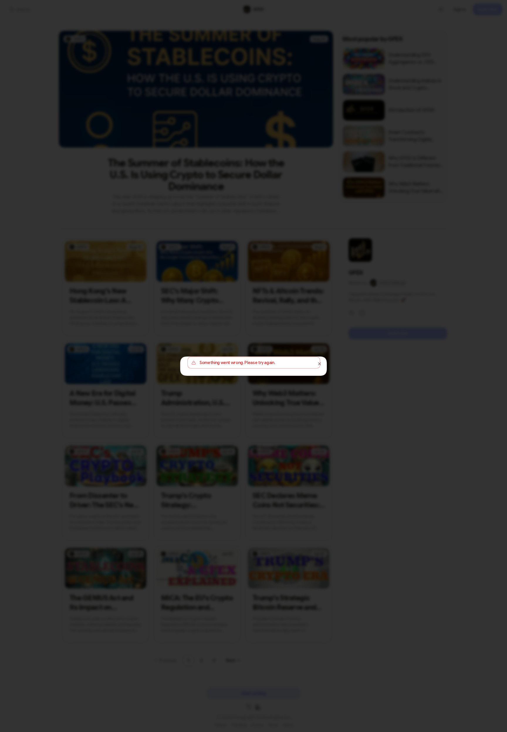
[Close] (319, 363)
